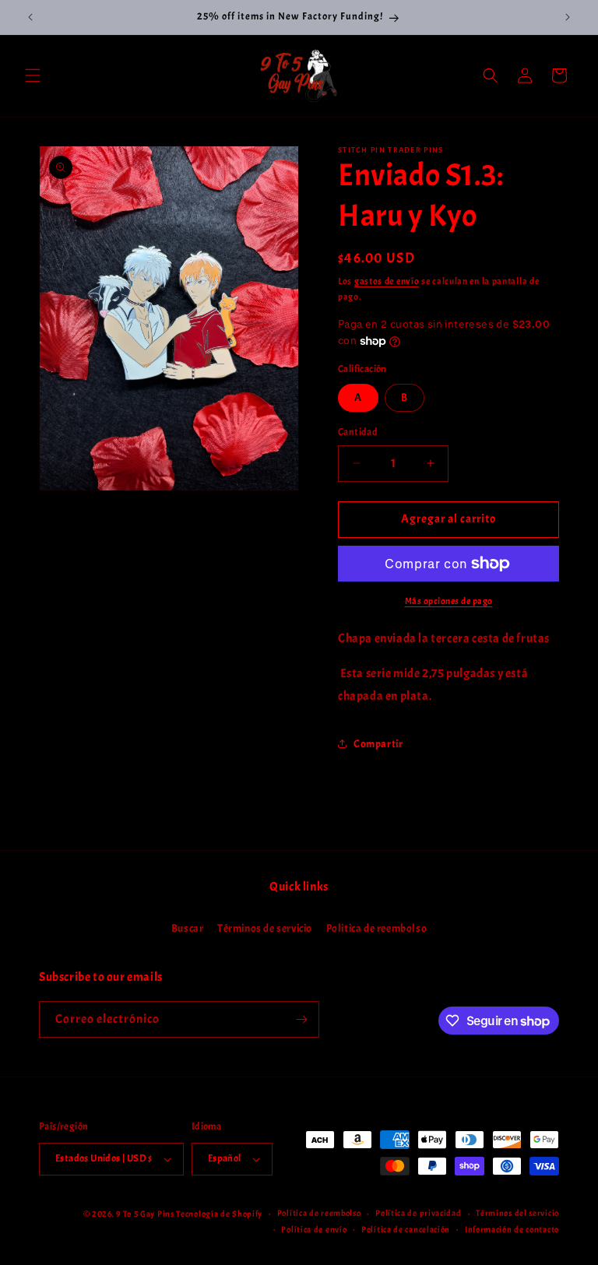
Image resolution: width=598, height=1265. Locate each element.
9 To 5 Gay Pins (145, 1213)
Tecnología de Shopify (219, 1213)
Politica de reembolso (376, 928)
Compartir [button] (378, 743)
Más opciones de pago (449, 601)
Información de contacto (512, 1229)
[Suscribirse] (301, 1019)
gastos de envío (387, 281)
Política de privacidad (418, 1212)
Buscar (187, 928)
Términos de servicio (264, 928)
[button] (33, 75)
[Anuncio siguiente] (568, 17)
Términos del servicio (517, 1212)
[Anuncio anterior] (30, 17)
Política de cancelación (405, 1229)
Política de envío (313, 1229)
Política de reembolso (319, 1212)
